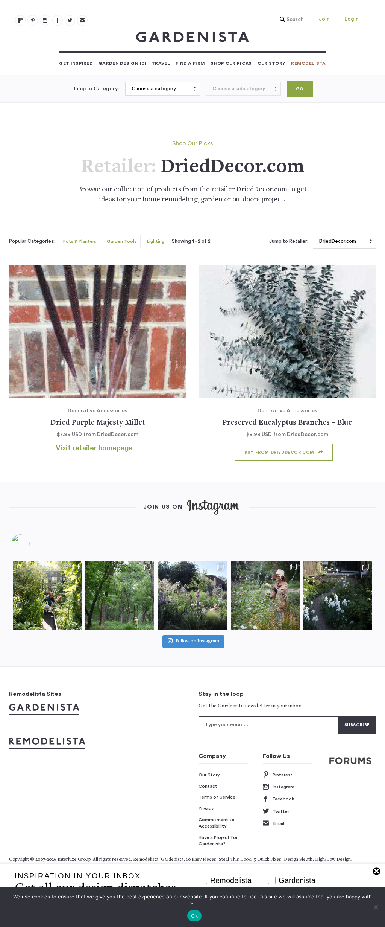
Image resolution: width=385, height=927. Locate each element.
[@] (31, 543)
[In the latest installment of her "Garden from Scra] (192, 595)
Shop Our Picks (231, 63)
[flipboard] (20, 20)
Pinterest (283, 775)
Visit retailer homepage (94, 448)
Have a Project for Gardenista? (218, 840)
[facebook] (57, 20)
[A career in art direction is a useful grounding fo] (337, 595)
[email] (82, 20)
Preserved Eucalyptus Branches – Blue (287, 423)
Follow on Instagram (197, 641)
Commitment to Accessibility (217, 823)
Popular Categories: (32, 241)
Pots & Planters (79, 241)
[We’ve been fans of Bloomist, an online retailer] (47, 595)
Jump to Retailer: (288, 241)
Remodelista (308, 63)
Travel (161, 63)
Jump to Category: (95, 88)
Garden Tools (121, 241)
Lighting (155, 241)
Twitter (281, 811)
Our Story (272, 63)
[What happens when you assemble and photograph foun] (119, 595)
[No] (375, 907)
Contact (208, 786)
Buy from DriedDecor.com (279, 452)
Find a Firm (190, 63)
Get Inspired (76, 63)
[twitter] (70, 20)
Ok (194, 916)
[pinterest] (32, 20)
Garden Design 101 (122, 63)
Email (278, 823)
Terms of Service (217, 797)
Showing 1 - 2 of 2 (191, 241)
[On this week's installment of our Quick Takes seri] (265, 595)
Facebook (283, 799)
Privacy (206, 808)
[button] (290, 19)
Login (351, 19)
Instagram (283, 787)
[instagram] (45, 20)
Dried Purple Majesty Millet (97, 423)
